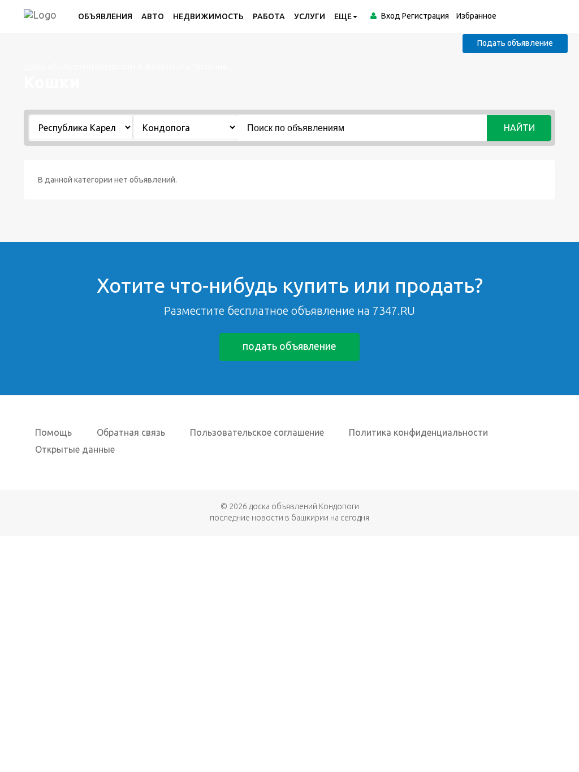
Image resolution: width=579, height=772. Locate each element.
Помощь (53, 432)
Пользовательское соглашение (257, 432)
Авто (152, 16)
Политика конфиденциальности (418, 432)
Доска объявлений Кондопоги (79, 66)
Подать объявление (515, 42)
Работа (269, 16)
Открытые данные (75, 449)
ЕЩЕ (343, 16)
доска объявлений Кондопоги (304, 506)
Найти (519, 128)
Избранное (476, 15)
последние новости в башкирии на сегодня (289, 517)
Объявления (105, 16)
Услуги (309, 16)
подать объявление (289, 346)
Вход (390, 15)
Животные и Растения (185, 66)
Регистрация (425, 15)
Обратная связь (131, 432)
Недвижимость (208, 16)
